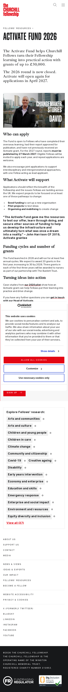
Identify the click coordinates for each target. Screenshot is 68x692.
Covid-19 (14, 460)
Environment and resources (28, 509)
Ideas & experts (14, 570)
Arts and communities (24, 418)
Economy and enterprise (25, 481)
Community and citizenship (27, 453)
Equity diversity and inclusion (29, 516)
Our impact (11, 575)
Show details (48, 351)
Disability (15, 467)
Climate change (19, 446)
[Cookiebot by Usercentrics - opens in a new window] (17, 306)
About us (9, 539)
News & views (12, 564)
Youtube (8, 635)
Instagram (10, 625)
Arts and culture (19, 425)
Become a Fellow (15, 586)
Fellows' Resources (17, 580)
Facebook (9, 630)
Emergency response (23, 495)
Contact (9, 550)
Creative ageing (40, 460)
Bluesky (8, 614)
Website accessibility (18, 594)
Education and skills (22, 488)
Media (7, 555)
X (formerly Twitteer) (18, 609)
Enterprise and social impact (28, 502)
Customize (32, 368)
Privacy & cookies (15, 600)
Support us (11, 545)
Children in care (19, 439)
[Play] (34, 110)
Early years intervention (25, 474)
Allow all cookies (34, 360)
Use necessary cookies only (34, 377)
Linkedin (9, 619)
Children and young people (27, 432)
